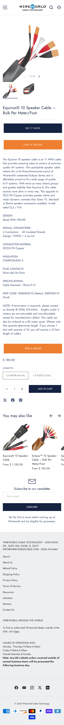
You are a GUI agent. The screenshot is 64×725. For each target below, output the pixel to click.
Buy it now (33, 128)
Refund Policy (10, 568)
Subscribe (32, 507)
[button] (59, 7)
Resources (8, 592)
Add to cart (45, 389)
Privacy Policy (10, 580)
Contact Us (8, 609)
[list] (32, 53)
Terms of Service (11, 586)
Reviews (7, 604)
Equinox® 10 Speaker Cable (15, 458)
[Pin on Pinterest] (21, 400)
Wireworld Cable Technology (36, 703)
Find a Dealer (33, 144)
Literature (7, 598)
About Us (7, 562)
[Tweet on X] (5, 400)
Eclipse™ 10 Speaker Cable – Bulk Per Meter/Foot (44, 460)
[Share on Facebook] (13, 400)
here (16, 631)
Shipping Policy (11, 574)
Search (6, 556)
